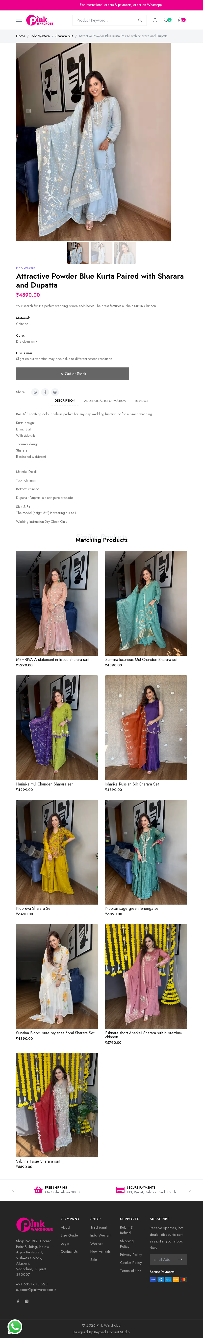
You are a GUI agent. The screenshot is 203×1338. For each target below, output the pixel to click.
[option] (57, 1190)
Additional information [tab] (105, 400)
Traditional (98, 1227)
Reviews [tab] (141, 400)
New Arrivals (100, 1251)
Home (20, 35)
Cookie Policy (131, 1262)
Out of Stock (75, 374)
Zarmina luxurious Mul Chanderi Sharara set (141, 659)
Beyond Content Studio (111, 1332)
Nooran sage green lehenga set (132, 908)
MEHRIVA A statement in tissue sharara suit (52, 659)
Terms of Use (130, 1270)
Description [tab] (65, 400)
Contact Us (69, 1251)
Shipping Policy (127, 1243)
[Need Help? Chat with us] (14, 1326)
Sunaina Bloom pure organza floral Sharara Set (55, 1033)
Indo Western (40, 35)
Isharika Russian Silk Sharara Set (132, 784)
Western (96, 1243)
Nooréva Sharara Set (33, 908)
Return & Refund (126, 1230)
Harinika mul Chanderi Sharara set (44, 784)
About (65, 1227)
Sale (93, 1259)
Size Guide (69, 1235)
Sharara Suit (64, 35)
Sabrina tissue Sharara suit (38, 1161)
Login (65, 1243)
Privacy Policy (131, 1254)
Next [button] (189, 1190)
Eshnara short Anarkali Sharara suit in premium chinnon (143, 1035)
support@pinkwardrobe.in (36, 1289)
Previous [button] (13, 1190)
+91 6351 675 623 (32, 1284)
